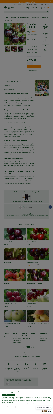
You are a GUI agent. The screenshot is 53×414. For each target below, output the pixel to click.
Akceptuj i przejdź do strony (9, 394)
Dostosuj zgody (19, 406)
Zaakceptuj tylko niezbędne (8, 406)
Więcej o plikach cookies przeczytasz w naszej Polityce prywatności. (19, 404)
